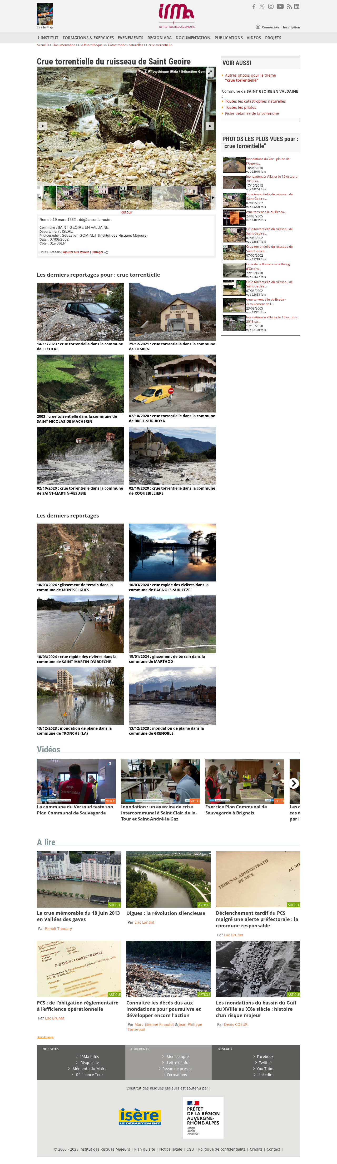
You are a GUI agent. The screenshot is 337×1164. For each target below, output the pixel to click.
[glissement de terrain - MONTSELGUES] (80, 580)
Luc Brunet (233, 934)
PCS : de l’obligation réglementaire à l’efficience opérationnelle (77, 1005)
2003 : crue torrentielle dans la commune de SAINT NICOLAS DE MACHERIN (77, 419)
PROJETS (273, 37)
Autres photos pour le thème (250, 78)
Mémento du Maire (89, 1068)
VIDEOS (254, 37)
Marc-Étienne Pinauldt (154, 1024)
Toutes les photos (240, 107)
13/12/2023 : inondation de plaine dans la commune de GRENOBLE (166, 731)
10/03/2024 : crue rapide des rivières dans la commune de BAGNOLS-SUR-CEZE (169, 587)
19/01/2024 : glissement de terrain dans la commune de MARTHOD (167, 659)
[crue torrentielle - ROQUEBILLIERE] (172, 483)
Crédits (256, 1149)
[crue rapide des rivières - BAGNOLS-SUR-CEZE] (172, 580)
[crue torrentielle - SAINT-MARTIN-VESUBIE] (80, 483)
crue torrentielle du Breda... (266, 212)
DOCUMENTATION (193, 37)
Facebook (265, 1056)
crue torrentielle (160, 45)
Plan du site (144, 1149)
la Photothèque (92, 45)
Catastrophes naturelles (125, 45)
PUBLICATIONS (229, 37)
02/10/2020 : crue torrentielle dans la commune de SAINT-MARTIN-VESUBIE (80, 491)
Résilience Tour (89, 1074)
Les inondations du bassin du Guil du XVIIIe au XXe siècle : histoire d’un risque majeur (256, 1008)
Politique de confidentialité (222, 1149)
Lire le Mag (45, 27)
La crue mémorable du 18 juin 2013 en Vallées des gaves (78, 916)
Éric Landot (144, 922)
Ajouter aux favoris (76, 252)
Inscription (291, 27)
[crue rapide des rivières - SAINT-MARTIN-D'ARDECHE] (80, 651)
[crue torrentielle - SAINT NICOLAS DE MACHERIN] (80, 411)
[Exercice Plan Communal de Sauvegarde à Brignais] (244, 802)
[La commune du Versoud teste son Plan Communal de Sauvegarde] (76, 802)
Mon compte (177, 1056)
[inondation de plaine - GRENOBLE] (172, 723)
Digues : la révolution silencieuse (165, 913)
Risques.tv (89, 1062)
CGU (190, 1149)
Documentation (64, 45)
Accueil (42, 45)
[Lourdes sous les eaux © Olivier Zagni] (79, 906)
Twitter (265, 1062)
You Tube (265, 1068)
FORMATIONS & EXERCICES (88, 37)
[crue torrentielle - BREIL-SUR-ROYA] (172, 411)
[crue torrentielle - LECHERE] (80, 339)
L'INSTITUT (48, 37)
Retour (126, 212)
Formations (177, 1074)
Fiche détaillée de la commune (252, 113)
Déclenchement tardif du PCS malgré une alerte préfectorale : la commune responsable (257, 919)
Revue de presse (177, 1068)
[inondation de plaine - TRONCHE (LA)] (80, 723)
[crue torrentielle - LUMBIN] (172, 339)
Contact (274, 1149)
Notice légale (170, 1149)
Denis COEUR (235, 1024)
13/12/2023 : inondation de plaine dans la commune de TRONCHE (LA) (74, 731)
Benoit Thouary (58, 928)
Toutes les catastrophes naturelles (255, 101)
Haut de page (45, 1037)
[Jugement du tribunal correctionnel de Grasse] (258, 905)
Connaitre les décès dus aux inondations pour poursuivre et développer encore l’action (163, 1008)
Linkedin (264, 1074)
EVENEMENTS (130, 37)
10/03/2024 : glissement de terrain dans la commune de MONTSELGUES (75, 587)
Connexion (270, 27)
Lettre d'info (177, 1062)
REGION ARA (159, 37)
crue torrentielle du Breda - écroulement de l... (266, 301)
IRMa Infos (89, 1056)
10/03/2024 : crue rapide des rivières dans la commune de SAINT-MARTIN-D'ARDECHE (76, 659)
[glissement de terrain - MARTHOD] (172, 651)
